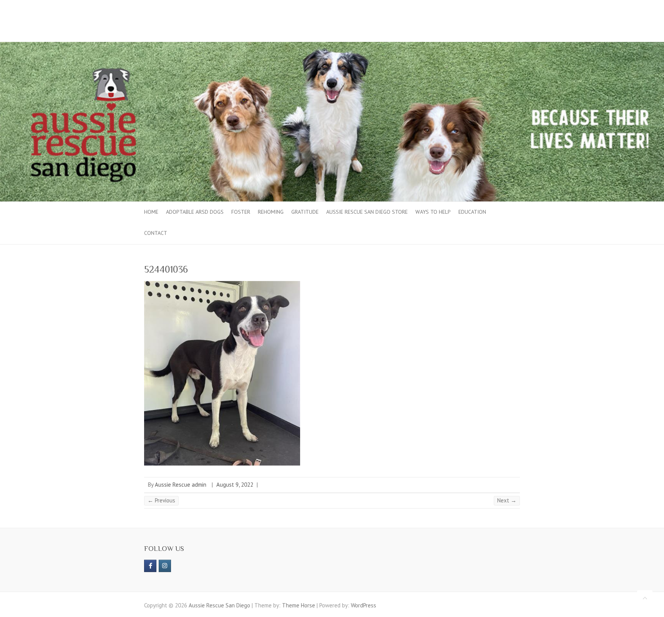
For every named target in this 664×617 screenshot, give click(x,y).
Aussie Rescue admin (180, 484)
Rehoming (271, 211)
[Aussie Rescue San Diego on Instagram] (165, 566)
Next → (506, 500)
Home (151, 211)
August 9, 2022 (234, 484)
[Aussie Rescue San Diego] (332, 45)
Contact (155, 233)
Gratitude (305, 211)
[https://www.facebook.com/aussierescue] (150, 566)
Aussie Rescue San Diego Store (367, 211)
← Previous (161, 500)
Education (472, 211)
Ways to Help (433, 211)
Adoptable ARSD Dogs (195, 211)
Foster (240, 211)
